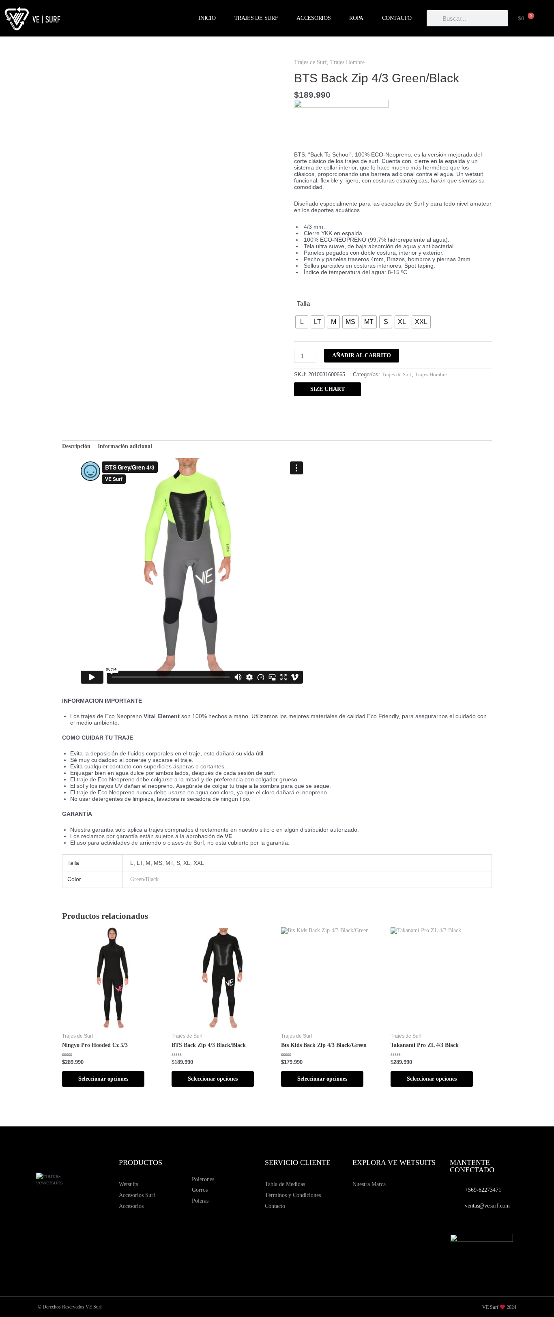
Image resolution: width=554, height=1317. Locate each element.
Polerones (203, 1179)
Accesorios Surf (137, 1195)
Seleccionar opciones (103, 1079)
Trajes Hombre (347, 62)
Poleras (200, 1201)
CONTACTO (397, 18)
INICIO (206, 18)
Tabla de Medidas (285, 1184)
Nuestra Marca (369, 1184)
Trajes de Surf (310, 62)
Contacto (275, 1206)
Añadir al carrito (361, 355)
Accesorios (131, 1206)
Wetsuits (128, 1184)
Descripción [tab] (76, 446)
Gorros (200, 1190)
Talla (303, 303)
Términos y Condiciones (293, 1195)
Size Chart (327, 389)
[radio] (302, 322)
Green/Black (144, 879)
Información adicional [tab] (125, 446)
